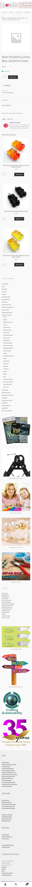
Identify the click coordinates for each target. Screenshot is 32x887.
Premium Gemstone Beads (8, 603)
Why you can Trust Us (7, 873)
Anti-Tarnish (5, 593)
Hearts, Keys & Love (8, 345)
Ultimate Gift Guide (7, 786)
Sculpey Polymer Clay (7, 609)
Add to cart (13, 77)
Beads (3, 286)
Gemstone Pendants (8, 335)
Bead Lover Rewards (7, 814)
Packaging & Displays (7, 312)
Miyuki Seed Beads (6, 602)
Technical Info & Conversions (9, 784)
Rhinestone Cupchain (7, 607)
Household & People (8, 348)
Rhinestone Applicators (7, 605)
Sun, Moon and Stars (8, 381)
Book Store (4, 289)
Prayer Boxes (6, 361)
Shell (4, 376)
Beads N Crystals (15, 122)
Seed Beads (4, 397)
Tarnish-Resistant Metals (8, 782)
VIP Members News (7, 816)
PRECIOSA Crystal (6, 392)
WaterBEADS (5, 408)
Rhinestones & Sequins (7, 395)
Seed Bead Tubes (6, 610)
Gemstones (4, 302)
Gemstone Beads (6, 299)
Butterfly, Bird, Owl (7, 322)
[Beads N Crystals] (6, 125)
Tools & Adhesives (6, 405)
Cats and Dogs (6, 327)
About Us (4, 867)
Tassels (4, 614)
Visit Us (4, 869)
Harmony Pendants (8, 343)
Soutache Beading (6, 780)
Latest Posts (10, 119)
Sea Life (5, 371)
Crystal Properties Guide (8, 770)
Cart (24, 883)
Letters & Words (7, 350)
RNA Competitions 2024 (8, 776)
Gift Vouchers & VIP (6, 304)
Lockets (5, 353)
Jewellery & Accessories (7, 307)
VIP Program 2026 (6, 818)
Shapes (5, 374)
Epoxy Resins (5, 598)
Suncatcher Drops (7, 384)
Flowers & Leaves (7, 330)
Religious (5, 366)
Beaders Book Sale (7, 802)
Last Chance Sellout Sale (8, 806)
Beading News (5, 762)
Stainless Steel (5, 612)
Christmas (4, 291)
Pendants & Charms (12, 18)
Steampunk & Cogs (7, 379)
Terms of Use (5, 838)
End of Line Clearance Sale (9, 804)
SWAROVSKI (4, 403)
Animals (5, 319)
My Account (5, 884)
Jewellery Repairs (6, 875)
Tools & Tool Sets (6, 615)
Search (16, 884)
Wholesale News (6, 820)
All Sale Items (5, 800)
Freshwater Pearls (6, 297)
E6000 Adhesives (6, 596)
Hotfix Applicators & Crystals (9, 774)
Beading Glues (5, 595)
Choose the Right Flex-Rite (9, 764)
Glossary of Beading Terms (9, 772)
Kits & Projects (5, 309)
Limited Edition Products (8, 808)
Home (5, 18)
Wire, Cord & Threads (7, 410)
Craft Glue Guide (6, 766)
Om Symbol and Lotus (8, 356)
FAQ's (3, 871)
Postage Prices (6, 847)
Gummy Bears (21, 18)
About (4, 119)
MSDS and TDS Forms (7, 778)
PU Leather (5, 363)
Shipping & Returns (7, 836)
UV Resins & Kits (6, 617)
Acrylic (4, 317)
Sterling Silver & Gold (7, 400)
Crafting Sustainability (8, 768)
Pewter (5, 358)
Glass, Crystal (6, 337)
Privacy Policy (5, 834)
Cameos (5, 324)
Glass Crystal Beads (6, 600)
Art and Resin (5, 284)
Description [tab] (5, 100)
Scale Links (6, 368)
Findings (4, 294)
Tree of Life (6, 387)
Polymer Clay (5, 390)
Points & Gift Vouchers (8, 845)
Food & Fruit (6, 332)
